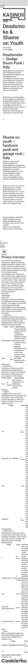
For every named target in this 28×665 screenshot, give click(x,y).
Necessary (6, 295)
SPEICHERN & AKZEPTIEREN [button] (11, 655)
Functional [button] (5, 313)
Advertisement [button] (6, 529)
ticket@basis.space (14, 221)
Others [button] (3, 629)
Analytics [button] (4, 390)
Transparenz (2, 5)
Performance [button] (5, 364)
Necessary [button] (4, 293)
